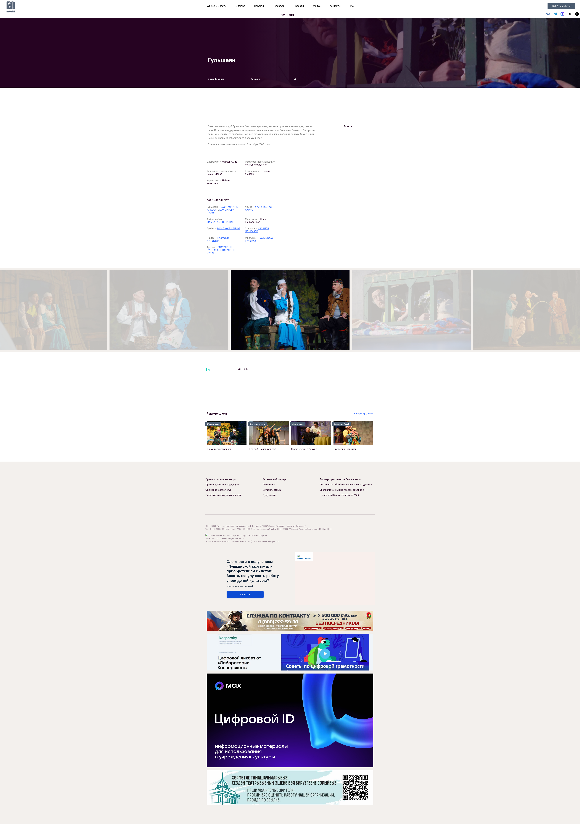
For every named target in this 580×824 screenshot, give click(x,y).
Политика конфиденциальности (223, 495)
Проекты (299, 6)
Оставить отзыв (272, 489)
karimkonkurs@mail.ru (266, 529)
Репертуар (279, 6)
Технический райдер (274, 479)
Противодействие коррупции (222, 484)
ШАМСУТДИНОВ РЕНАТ (220, 222)
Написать (245, 594)
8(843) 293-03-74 (284, 529)
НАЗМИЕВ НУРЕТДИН (218, 239)
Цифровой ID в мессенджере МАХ (339, 495)
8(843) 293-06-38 (217, 529)
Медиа (317, 6)
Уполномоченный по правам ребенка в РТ (344, 489)
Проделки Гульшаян (345, 437)
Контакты (335, 6)
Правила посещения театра (220, 479)
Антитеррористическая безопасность (340, 479)
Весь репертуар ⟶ (363, 413)
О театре (240, 6)
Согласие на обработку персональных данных (346, 484)
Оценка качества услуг (218, 489)
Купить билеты (561, 6)
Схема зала (269, 484)
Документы (269, 495)
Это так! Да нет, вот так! (262, 437)
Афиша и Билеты (217, 6)
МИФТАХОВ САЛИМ (228, 228)
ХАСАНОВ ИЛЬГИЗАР (257, 230)
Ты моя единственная (219, 437)
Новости (259, 6)
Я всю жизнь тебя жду (304, 437)
